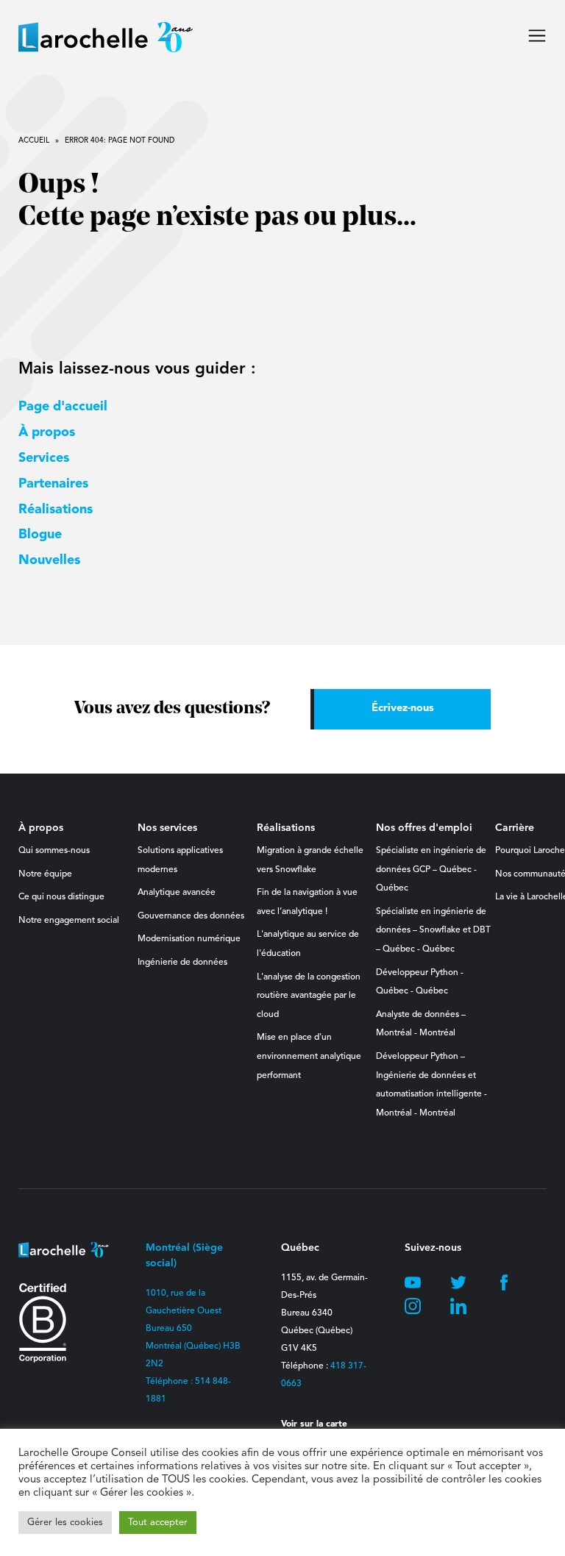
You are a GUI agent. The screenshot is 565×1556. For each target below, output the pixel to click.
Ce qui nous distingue (61, 897)
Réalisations (55, 509)
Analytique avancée (177, 892)
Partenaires (53, 483)
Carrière (514, 828)
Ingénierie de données (182, 962)
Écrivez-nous (403, 708)
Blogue (40, 534)
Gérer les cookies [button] (65, 1522)
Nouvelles (49, 560)
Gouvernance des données (191, 916)
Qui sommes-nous (54, 850)
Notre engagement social (68, 920)
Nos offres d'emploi (424, 828)
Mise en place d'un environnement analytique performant (309, 1056)
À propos (46, 432)
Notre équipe (45, 874)
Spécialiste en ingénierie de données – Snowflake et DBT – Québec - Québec (433, 930)
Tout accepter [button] (158, 1522)
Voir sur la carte (314, 1424)
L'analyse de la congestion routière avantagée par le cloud (308, 996)
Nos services (167, 828)
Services (43, 458)
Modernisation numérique (189, 939)
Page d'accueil (62, 406)
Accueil (33, 140)
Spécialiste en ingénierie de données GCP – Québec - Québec (431, 869)
